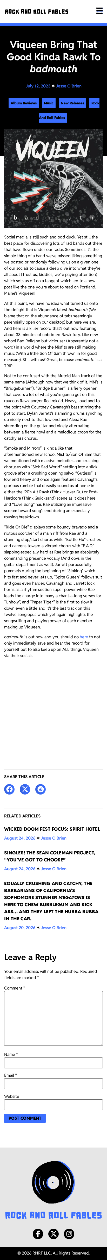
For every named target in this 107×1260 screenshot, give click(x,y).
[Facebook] (38, 1234)
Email (10, 1075)
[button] (9, 789)
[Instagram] (69, 1234)
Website (11, 1096)
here (84, 637)
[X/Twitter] (53, 1234)
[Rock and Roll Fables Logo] (53, 1190)
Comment (14, 988)
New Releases (72, 103)
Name (11, 1055)
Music (49, 103)
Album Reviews (24, 103)
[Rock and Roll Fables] (36, 11)
